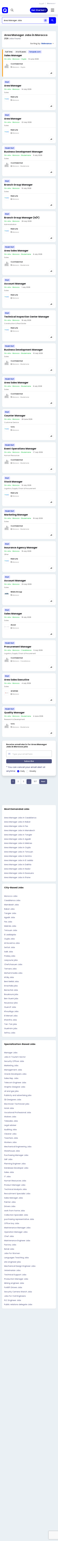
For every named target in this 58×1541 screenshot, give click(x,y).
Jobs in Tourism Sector (15, 1057)
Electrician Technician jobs (16, 1104)
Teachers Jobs (11, 1138)
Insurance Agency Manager (20, 547)
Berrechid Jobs (11, 990)
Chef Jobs (9, 1236)
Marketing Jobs (11, 1065)
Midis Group (16, 592)
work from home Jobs (14, 1210)
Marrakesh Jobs (11, 904)
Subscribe (29, 761)
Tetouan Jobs (10, 930)
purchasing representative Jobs (19, 1219)
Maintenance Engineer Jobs (17, 1240)
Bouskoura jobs (11, 994)
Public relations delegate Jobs (18, 1304)
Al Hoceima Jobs (12, 943)
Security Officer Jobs (14, 1061)
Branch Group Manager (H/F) (21, 217)
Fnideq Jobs (9, 956)
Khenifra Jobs (10, 1020)
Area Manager (12, 85)
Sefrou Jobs (9, 1032)
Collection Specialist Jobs (16, 1215)
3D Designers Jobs (12, 1099)
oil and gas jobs (11, 1091)
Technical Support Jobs (15, 1274)
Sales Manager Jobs (13, 1198)
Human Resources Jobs (15, 1180)
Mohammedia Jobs (13, 973)
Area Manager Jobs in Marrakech (19, 830)
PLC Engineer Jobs (12, 1300)
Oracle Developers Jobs (15, 1074)
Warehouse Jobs (12, 1151)
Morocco (51, 3)
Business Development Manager (23, 151)
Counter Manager (14, 415)
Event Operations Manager (20, 448)
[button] (12, 10)
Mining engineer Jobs (14, 1283)
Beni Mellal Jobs (11, 981)
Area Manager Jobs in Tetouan (18, 851)
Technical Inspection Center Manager (26, 316)
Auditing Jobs (10, 1129)
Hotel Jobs (9, 1108)
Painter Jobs (10, 1202)
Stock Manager (13, 481)
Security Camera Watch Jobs (18, 1291)
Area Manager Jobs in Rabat (17, 822)
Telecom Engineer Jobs (15, 1082)
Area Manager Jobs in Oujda (17, 847)
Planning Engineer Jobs (15, 1163)
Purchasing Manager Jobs (16, 1155)
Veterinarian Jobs (12, 1270)
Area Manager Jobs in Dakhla (17, 864)
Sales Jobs (9, 1172)
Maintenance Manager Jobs (17, 1227)
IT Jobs (7, 1176)
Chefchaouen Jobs (13, 964)
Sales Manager (13, 55)
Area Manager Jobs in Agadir (17, 839)
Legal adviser (10, 1125)
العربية (41, 3)
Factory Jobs (10, 1244)
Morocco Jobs (10, 896)
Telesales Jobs (11, 1121)
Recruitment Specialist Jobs (17, 1193)
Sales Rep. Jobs (11, 1078)
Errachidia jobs (11, 985)
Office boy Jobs (11, 1223)
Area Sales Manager (16, 250)
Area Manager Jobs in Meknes (18, 843)
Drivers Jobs (9, 1206)
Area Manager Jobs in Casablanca (20, 817)
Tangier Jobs (10, 913)
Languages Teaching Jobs (16, 1257)
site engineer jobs (12, 1262)
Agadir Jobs (9, 917)
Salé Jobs (8, 951)
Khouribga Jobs (11, 1011)
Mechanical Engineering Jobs (17, 1146)
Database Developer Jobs (16, 1168)
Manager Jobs (10, 1052)
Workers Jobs (10, 1142)
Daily (22, 771)
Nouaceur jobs (11, 1002)
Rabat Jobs (9, 909)
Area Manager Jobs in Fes (16, 826)
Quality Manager (14, 712)
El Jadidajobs (10, 934)
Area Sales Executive (16, 679)
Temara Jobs (10, 968)
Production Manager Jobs (16, 1279)
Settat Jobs (9, 947)
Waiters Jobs (10, 1116)
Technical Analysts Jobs (15, 1189)
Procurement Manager (17, 646)
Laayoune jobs (11, 960)
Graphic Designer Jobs (14, 1087)
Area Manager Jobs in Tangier (18, 834)
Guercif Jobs (10, 1007)
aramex (14, 691)
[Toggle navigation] (52, 10)
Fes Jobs (8, 921)
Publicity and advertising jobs (17, 1095)
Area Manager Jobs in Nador (17, 868)
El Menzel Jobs (11, 1015)
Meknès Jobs (10, 926)
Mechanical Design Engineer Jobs (19, 1266)
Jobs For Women (12, 1253)
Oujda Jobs (9, 938)
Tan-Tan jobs (10, 1024)
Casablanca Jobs (12, 900)
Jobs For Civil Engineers (15, 1296)
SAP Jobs (8, 1159)
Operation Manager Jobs (16, 1232)
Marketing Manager (16, 514)
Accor (13, 625)
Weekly (32, 771)
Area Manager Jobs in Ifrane (17, 877)
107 (35, 781)
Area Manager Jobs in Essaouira (19, 873)
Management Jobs (13, 1069)
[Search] (52, 20)
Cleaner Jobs (10, 1133)
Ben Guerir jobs (11, 998)
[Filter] (45, 20)
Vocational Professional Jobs (17, 1112)
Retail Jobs (9, 1249)
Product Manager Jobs (14, 1185)
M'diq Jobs (9, 977)
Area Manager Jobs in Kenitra (18, 856)
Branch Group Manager (18, 184)
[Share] (51, 73)
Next (43, 781)
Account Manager (15, 283)
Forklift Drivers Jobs (13, 1287)
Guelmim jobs (10, 1028)
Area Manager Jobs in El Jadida (18, 860)
